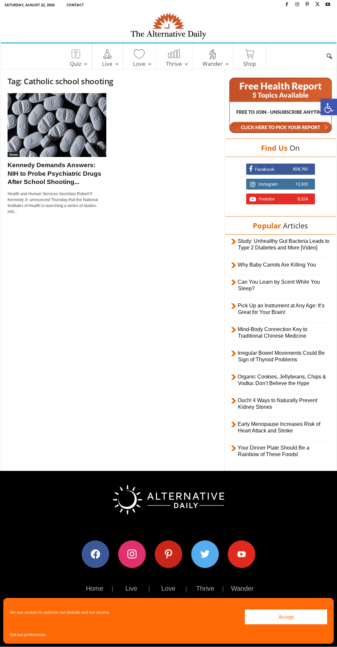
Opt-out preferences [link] (27, 635)
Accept (286, 617)
